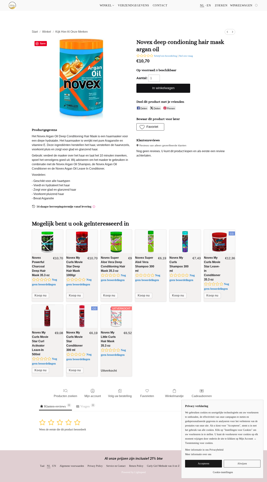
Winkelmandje (174, 396)
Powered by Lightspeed (134, 472)
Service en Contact (116, 466)
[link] (222, 471)
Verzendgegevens (133, 5)
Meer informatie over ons (198, 454)
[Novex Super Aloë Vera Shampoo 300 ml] (150, 241)
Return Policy (136, 466)
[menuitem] (227, 31)
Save (43, 43)
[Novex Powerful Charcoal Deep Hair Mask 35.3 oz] (47, 241)
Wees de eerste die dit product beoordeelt (62, 429)
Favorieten (147, 396)
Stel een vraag (186, 55)
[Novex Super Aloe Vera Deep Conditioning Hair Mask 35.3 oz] (116, 241)
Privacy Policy (95, 466)
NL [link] (48, 466)
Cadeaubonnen (202, 396)
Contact (160, 5)
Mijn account (92, 396)
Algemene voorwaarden (72, 466)
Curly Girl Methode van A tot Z (163, 466)
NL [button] (202, 5)
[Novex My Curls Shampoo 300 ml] (185, 241)
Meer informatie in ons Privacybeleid (204, 449)
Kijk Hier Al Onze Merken (71, 31)
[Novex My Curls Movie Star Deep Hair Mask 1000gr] (81, 241)
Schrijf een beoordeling (165, 55)
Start (35, 31)
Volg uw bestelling (120, 396)
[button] (12, 5)
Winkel (106, 5)
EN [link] (54, 466)
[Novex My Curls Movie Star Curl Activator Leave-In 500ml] (47, 316)
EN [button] (209, 5)
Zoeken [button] (221, 5)
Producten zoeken (65, 396)
